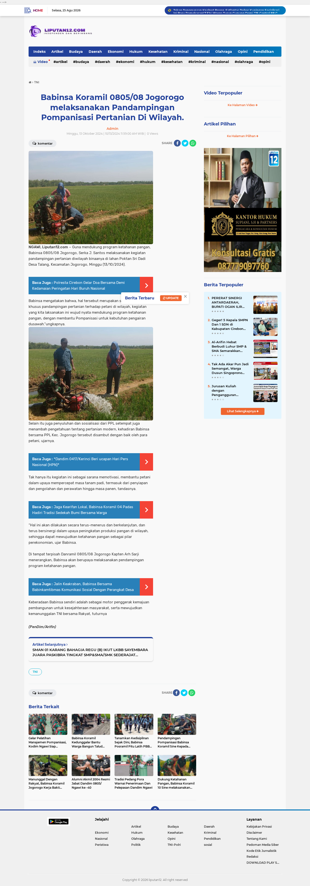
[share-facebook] (177, 143)
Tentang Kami (257, 838)
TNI (35, 672)
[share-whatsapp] (192, 143)
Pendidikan (263, 51)
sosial (208, 845)
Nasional (201, 51)
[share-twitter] (185, 143)
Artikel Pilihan (220, 124)
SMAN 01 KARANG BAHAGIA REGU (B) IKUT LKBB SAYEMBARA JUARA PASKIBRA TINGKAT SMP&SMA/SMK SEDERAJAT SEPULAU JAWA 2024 (90, 652)
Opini (243, 51)
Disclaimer (254, 832)
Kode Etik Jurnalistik (262, 851)
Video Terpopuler (223, 93)
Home (38, 10)
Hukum (136, 51)
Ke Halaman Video (242, 105)
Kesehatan (158, 51)
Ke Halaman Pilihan (241, 136)
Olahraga (223, 51)
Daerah (95, 51)
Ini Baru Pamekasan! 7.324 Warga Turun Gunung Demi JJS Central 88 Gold (227, 10)
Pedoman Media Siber (263, 845)
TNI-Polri (174, 845)
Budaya (76, 51)
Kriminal (180, 51)
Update (172, 298)
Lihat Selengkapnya (241, 411)
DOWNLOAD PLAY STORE (264, 862)
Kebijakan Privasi (259, 826)
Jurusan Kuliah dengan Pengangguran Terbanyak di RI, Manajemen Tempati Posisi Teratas (229, 390)
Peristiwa (101, 845)
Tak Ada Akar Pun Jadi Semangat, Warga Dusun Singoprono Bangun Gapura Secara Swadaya (230, 368)
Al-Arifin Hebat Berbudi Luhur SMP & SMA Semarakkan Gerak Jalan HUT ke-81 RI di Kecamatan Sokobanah (230, 346)
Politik (136, 845)
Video (43, 62)
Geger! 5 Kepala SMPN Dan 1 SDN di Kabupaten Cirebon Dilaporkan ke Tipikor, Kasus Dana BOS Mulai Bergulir (230, 324)
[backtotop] (155, 810)
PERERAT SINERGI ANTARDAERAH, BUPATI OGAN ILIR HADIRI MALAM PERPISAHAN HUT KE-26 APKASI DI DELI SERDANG (230, 302)
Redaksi (252, 856)
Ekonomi (116, 51)
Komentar (45, 143)
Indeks (39, 51)
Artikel (57, 51)
